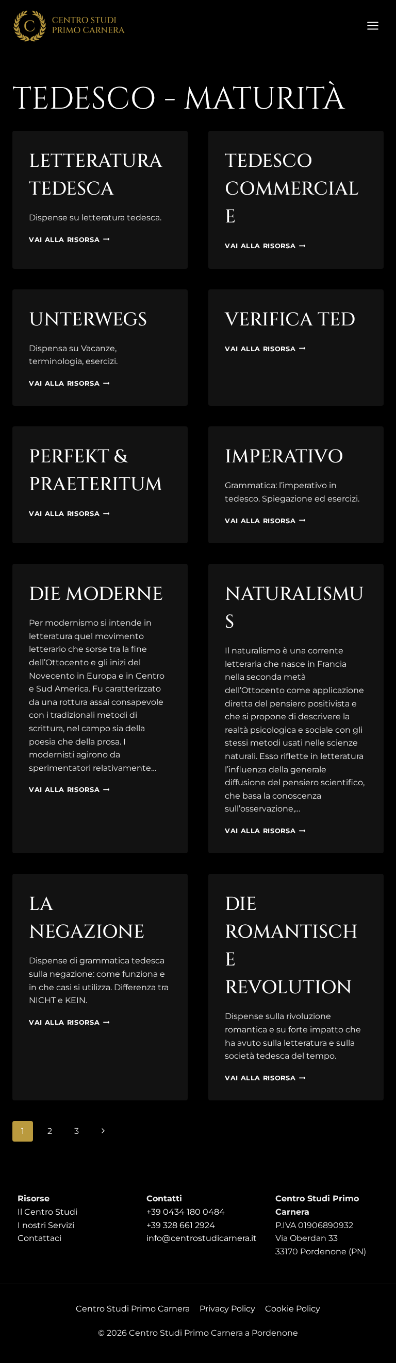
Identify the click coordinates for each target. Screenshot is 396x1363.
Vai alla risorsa (69, 240)
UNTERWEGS (88, 319)
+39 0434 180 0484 (185, 1212)
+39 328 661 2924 (180, 1225)
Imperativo (284, 456)
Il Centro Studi (47, 1212)
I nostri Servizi (46, 1225)
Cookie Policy (292, 1309)
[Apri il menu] (372, 25)
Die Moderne (96, 594)
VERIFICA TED (290, 319)
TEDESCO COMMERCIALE (292, 189)
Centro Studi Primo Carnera (133, 1309)
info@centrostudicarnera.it (201, 1238)
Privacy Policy (227, 1309)
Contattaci (39, 1238)
